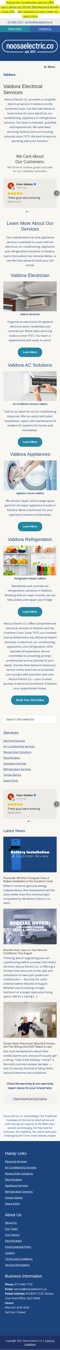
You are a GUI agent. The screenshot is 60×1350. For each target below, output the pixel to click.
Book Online (15, 28)
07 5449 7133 (15, 22)
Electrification (11, 758)
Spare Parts (10, 780)
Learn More (30, 352)
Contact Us (45, 28)
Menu (51, 67)
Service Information (17, 1265)
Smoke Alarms (12, 775)
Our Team (11, 1229)
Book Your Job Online (30, 700)
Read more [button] (14, 201)
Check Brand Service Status (30, 1099)
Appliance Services (14, 763)
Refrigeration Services (17, 769)
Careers (10, 1253)
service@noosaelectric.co (38, 22)
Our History (12, 1235)
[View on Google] (11, 186)
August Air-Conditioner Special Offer (30, 2)
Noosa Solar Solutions (17, 752)
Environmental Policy (18, 1247)
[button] (3, 193)
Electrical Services (14, 741)
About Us (11, 1223)
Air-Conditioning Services (19, 746)
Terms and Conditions (19, 1259)
